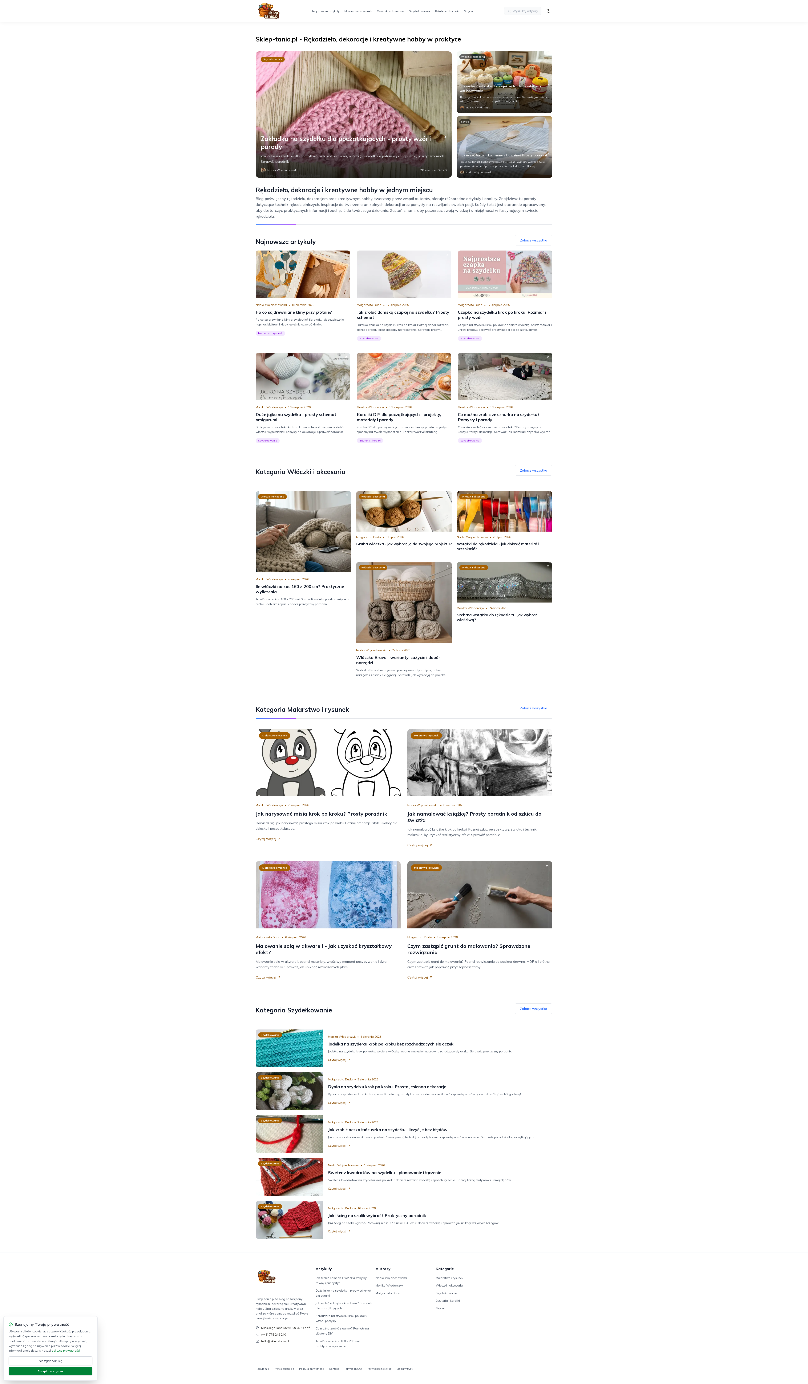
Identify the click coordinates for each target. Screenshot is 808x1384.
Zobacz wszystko (533, 240)
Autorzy (383, 1268)
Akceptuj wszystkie (50, 1371)
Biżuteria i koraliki (447, 11)
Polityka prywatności (311, 1368)
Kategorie (445, 1268)
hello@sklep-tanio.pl (275, 1341)
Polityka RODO (353, 1368)
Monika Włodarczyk (269, 407)
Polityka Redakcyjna (379, 1368)
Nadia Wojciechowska (271, 305)
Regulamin (262, 1368)
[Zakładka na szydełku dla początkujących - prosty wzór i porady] (354, 114)
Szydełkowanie (419, 11)
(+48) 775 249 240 (273, 1334)
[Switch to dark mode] (548, 11)
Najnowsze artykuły (325, 11)
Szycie (468, 11)
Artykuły (324, 1268)
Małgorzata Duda (369, 305)
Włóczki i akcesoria (390, 11)
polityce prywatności (66, 1350)
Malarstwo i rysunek (358, 11)
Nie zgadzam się (50, 1361)
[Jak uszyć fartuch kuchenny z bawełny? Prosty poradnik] (504, 147)
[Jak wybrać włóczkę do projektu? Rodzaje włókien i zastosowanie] (504, 82)
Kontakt (334, 1368)
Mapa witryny (405, 1368)
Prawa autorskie (284, 1368)
